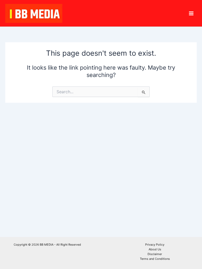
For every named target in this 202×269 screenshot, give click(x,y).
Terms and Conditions (155, 259)
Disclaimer (155, 254)
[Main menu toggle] (191, 13)
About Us (155, 249)
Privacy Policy (154, 244)
